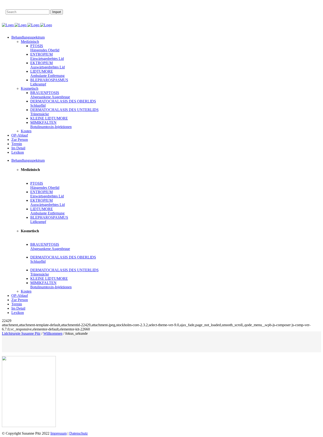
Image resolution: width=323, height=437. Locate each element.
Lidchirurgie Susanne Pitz (21, 333)
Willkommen (52, 333)
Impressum (58, 433)
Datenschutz (78, 433)
